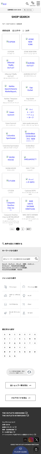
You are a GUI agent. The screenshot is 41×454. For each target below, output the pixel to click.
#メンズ (4, 264)
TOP (3, 24)
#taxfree (19, 269)
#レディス (12, 264)
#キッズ (18, 264)
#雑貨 (24, 264)
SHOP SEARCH (10, 24)
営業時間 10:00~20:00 (20, 10)
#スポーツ (31, 264)
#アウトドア (6, 266)
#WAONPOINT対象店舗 (18, 266)
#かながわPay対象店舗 (9, 269)
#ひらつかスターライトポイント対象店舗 (14, 267)
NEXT (29, 229)
